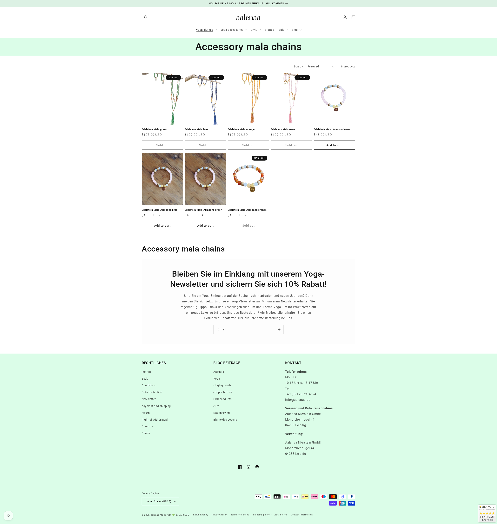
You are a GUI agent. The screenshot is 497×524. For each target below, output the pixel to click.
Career (146, 433)
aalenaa (155, 515)
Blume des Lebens (225, 419)
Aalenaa (218, 371)
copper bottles (222, 392)
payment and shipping (156, 406)
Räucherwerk (222, 412)
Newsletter (149, 399)
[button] (146, 17)
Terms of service (240, 515)
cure (216, 406)
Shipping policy (261, 515)
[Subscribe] (279, 329)
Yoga (216, 378)
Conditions (149, 385)
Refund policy (200, 515)
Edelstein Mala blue (196, 129)
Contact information (302, 515)
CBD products (222, 399)
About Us (148, 426)
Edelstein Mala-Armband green (203, 209)
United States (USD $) (158, 501)
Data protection (152, 392)
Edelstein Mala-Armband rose (332, 129)
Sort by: (298, 66)
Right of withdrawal (155, 419)
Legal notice (280, 515)
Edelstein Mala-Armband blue (159, 209)
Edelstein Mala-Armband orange (247, 209)
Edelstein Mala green (154, 129)
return (146, 412)
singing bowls (222, 385)
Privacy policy (219, 515)
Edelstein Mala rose (283, 129)
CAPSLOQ (183, 515)
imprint (146, 371)
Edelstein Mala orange (241, 129)
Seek (145, 378)
